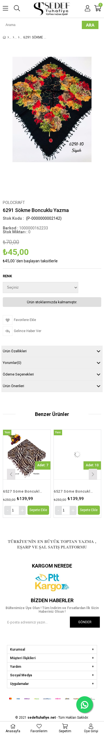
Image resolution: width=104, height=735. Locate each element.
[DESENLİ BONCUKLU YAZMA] (18, 37)
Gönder (85, 622)
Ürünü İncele (36, 473)
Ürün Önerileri (13, 386)
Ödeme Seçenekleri (18, 374)
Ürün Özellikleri (15, 351)
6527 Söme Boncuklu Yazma (23, 491)
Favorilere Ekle (27, 473)
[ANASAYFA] (8, 37)
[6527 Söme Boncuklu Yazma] (26, 454)
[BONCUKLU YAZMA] (13, 37)
